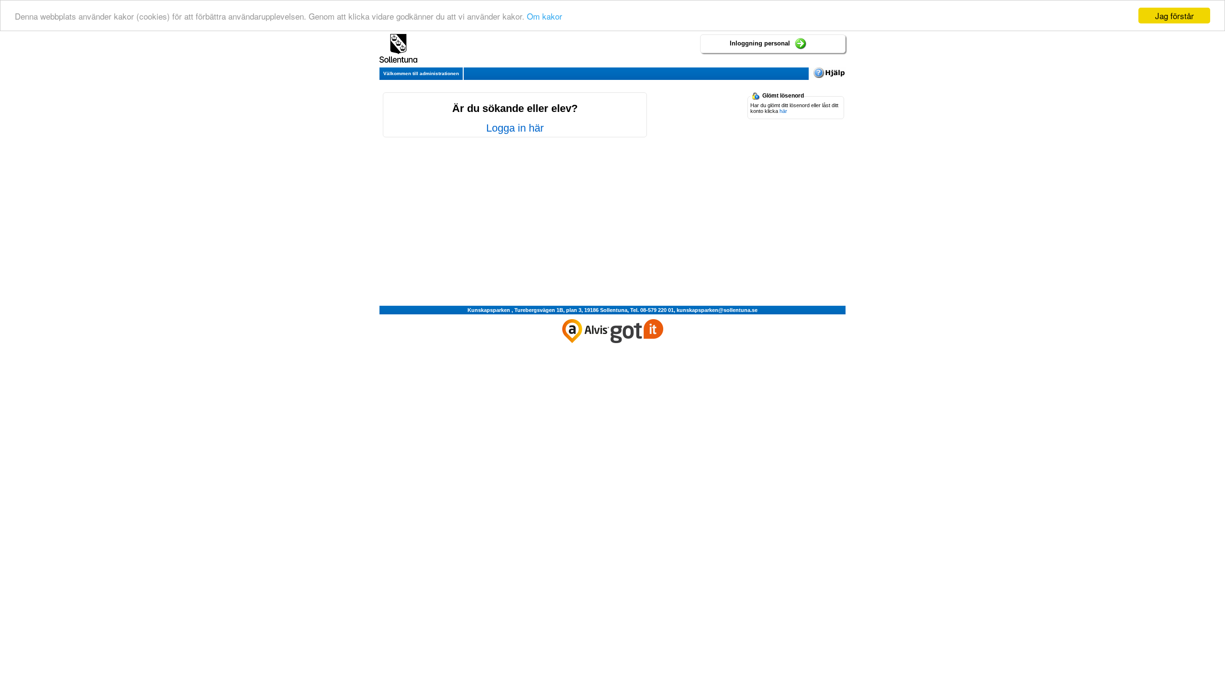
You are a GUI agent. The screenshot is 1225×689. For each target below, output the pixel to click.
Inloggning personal (760, 43)
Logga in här (515, 128)
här (783, 111)
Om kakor (544, 16)
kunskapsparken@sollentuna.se (717, 310)
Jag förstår (1174, 16)
